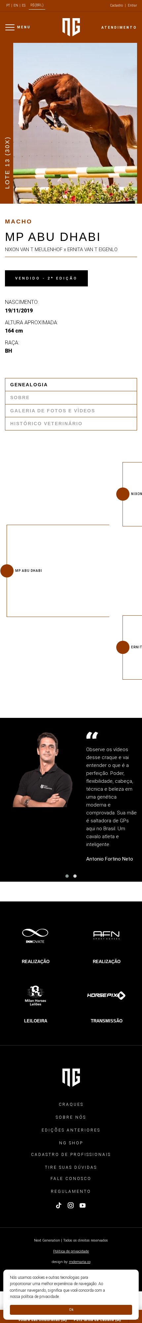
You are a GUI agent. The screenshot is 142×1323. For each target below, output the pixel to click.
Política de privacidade (71, 1251)
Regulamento (71, 1191)
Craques (71, 1104)
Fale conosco (71, 1178)
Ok (71, 1309)
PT (8, 5)
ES (23, 5)
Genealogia (29, 384)
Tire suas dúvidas (71, 1167)
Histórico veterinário (46, 423)
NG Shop (71, 1143)
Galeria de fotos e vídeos (52, 410)
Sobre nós (71, 1117)
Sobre (20, 397)
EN (16, 5)
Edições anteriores (71, 1130)
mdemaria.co (79, 1262)
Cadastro (116, 5)
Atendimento (119, 27)
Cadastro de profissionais (71, 1154)
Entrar (132, 5)
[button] (67, 876)
